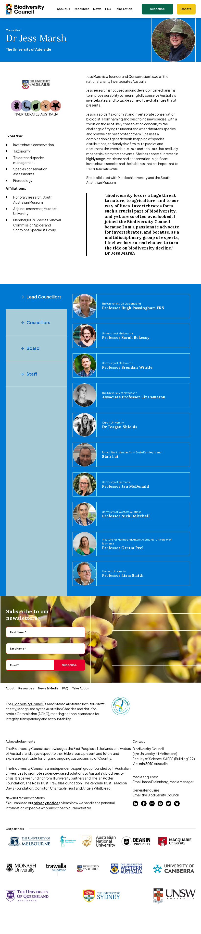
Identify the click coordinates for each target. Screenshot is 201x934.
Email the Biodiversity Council (156, 795)
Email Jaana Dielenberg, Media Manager (163, 782)
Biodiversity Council (28, 704)
